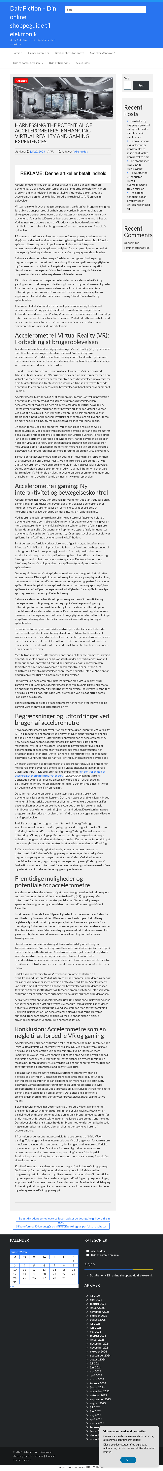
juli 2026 (95, 1295)
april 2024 (96, 1375)
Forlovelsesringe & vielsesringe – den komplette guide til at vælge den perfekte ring (138, 149)
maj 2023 (95, 1415)
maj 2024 (95, 1371)
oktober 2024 (98, 1351)
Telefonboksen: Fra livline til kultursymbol (138, 164)
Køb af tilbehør (58, 63)
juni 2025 (95, 1327)
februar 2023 (98, 1427)
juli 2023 (95, 1407)
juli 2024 (95, 1363)
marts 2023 (97, 1423)
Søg (126, 78)
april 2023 (96, 1419)
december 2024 (100, 1343)
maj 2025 (95, 1331)
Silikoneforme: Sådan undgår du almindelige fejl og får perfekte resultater (61, 1226)
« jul (12, 1286)
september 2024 (100, 1355)
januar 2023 (97, 1431)
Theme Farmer (22, 1460)
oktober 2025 (98, 1315)
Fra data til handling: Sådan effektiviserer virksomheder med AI (138, 200)
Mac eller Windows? (102, 53)
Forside (17, 53)
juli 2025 (95, 1323)
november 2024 (100, 1347)
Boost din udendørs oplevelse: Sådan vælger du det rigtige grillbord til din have (64, 1220)
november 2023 (100, 1391)
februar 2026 (98, 1303)
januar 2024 (97, 1387)
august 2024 (98, 1359)
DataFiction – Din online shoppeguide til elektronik (121, 1275)
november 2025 (100, 1311)
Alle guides (83, 63)
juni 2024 (95, 1367)
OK (128, 1459)
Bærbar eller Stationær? (69, 53)
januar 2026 (97, 1307)
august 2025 (98, 1319)
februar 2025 (98, 1335)
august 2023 (98, 1403)
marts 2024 (97, 1379)
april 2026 (96, 1299)
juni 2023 (95, 1411)
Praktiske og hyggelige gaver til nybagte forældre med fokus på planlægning (138, 129)
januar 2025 (97, 1339)
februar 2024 (98, 1383)
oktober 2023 (98, 1395)
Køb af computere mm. (27, 63)
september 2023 (100, 1399)
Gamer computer (38, 53)
